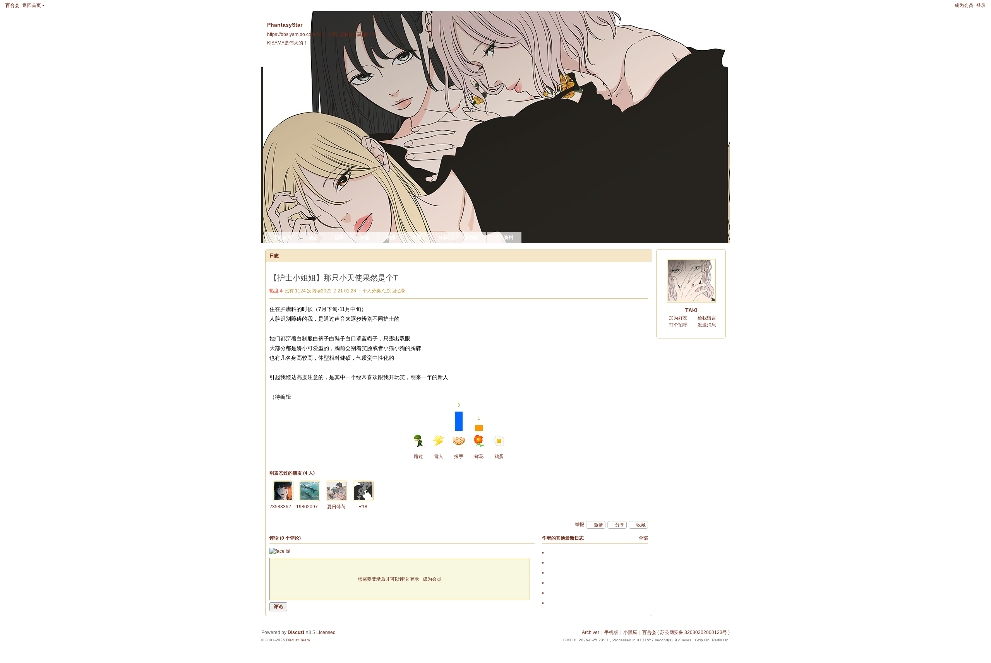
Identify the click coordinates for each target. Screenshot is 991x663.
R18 (362, 506)
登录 (981, 5)
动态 (313, 237)
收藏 (641, 525)
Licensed (326, 632)
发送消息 (707, 325)
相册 (391, 237)
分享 (442, 237)
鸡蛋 (499, 456)
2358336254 (283, 506)
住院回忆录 (393, 291)
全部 (643, 538)
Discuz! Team (298, 640)
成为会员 (964, 5)
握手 (458, 435)
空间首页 (282, 237)
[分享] (357, 34)
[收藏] (331, 34)
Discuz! (296, 632)
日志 (365, 237)
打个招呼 (678, 325)
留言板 (471, 237)
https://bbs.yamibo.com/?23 (295, 34)
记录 (339, 237)
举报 (579, 524)
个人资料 (504, 237)
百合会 (12, 5)
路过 (418, 456)
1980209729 (309, 506)
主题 (417, 237)
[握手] (309, 490)
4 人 (309, 473)
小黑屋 (630, 632)
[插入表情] (279, 551)
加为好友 (678, 318)
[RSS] (370, 34)
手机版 (611, 632)
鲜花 (478, 437)
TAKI (691, 310)
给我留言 (707, 318)
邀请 (598, 525)
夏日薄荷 (336, 506)
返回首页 (31, 5)
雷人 (438, 456)
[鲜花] (283, 490)
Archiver (590, 632)
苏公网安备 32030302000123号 (693, 632)
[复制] (344, 34)
